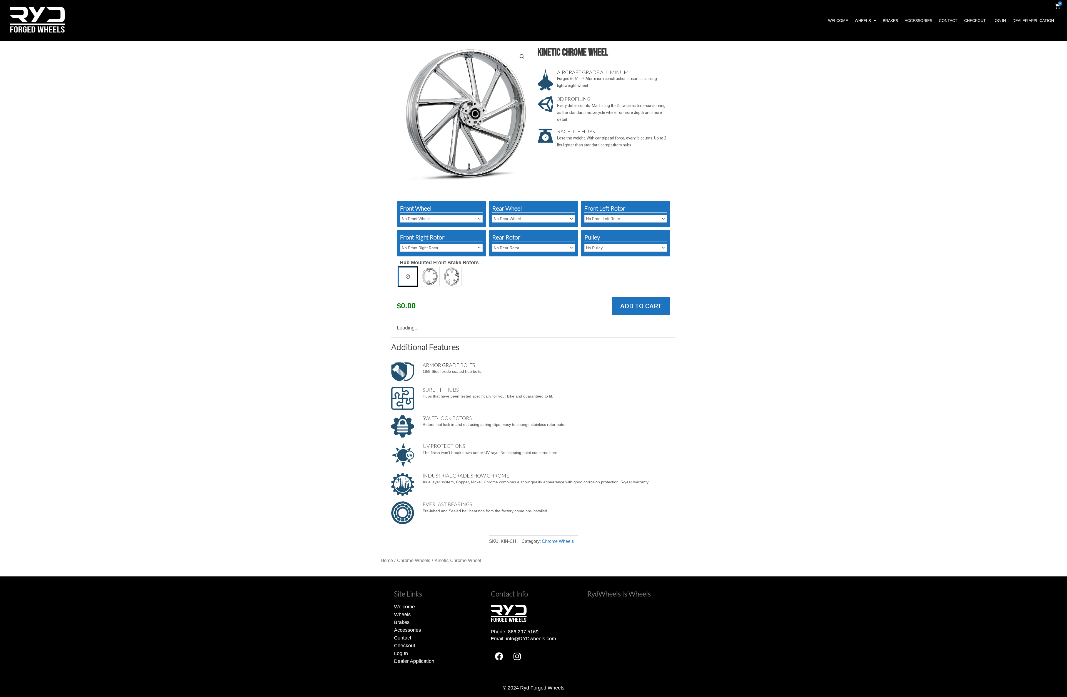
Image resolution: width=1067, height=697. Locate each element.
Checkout (975, 20)
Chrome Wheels (558, 541)
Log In (999, 20)
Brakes (890, 20)
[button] (522, 57)
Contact (948, 20)
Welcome (838, 20)
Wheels (863, 20)
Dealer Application (1033, 20)
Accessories (918, 20)
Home (387, 560)
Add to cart (641, 306)
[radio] (407, 276)
